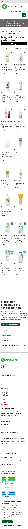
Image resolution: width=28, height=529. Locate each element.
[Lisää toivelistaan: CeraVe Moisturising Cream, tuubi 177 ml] (11, 252)
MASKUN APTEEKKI (15, 6)
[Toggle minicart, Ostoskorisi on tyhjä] (25, 11)
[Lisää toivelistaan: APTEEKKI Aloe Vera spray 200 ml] (24, 109)
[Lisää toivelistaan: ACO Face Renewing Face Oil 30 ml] (11, 109)
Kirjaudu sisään (17, 11)
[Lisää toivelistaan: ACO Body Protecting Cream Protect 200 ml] (11, 81)
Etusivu (3, 31)
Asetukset (19, 525)
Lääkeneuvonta (7, 340)
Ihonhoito (18, 31)
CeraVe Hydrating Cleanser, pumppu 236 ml (7, 240)
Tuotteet (10, 31)
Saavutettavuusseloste (7, 468)
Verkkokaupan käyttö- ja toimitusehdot (12, 461)
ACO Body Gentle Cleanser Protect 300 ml (20, 69)
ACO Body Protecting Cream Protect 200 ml (7, 97)
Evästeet (3, 459)
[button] (14, 43)
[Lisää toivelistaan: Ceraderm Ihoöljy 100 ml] (24, 168)
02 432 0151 (4, 425)
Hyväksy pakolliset (8, 525)
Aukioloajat (3, 1)
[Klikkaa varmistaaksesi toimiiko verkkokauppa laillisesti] (14, 482)
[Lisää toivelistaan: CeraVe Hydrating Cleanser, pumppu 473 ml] (24, 223)
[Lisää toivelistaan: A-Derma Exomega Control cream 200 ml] (11, 52)
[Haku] (24, 15)
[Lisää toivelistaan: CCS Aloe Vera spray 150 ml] (11, 168)
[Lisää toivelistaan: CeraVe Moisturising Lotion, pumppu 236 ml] (24, 252)
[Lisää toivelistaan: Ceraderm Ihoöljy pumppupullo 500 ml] (11, 195)
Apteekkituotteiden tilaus (10, 345)
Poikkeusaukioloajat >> (8, 408)
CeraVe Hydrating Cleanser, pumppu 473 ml (20, 240)
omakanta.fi (4, 315)
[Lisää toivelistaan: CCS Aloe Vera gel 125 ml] (24, 138)
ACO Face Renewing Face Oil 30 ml (7, 126)
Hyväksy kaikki (7, 522)
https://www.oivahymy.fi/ (8, 375)
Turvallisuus (6, 331)
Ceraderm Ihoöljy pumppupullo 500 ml (7, 211)
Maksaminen (6, 335)
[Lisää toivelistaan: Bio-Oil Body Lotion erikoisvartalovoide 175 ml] (11, 138)
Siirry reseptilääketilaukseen (10, 324)
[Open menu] (3, 11)
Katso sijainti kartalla (7, 388)
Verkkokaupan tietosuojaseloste (10, 457)
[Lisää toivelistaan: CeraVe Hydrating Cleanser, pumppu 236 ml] (11, 223)
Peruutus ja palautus (7, 464)
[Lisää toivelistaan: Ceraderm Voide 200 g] (24, 195)
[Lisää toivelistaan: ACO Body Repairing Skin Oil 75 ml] (24, 81)
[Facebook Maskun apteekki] (14, 366)
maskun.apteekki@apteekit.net (9, 433)
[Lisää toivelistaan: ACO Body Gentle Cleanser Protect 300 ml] (24, 52)
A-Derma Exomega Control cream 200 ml (7, 69)
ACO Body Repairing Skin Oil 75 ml (20, 97)
